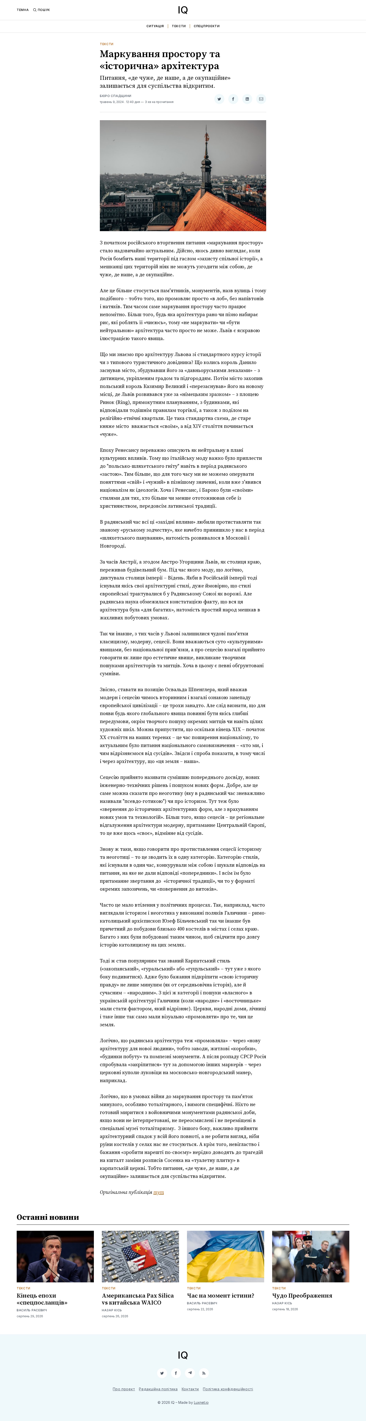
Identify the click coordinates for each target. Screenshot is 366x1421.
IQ (183, 10)
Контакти (190, 1389)
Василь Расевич (32, 1310)
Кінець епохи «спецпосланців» (42, 1299)
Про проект (124, 1389)
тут (158, 1192)
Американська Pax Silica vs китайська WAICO (138, 1299)
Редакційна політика (158, 1389)
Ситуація (155, 26)
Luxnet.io (201, 1402)
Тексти (179, 26)
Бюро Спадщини (115, 96)
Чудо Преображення (302, 1296)
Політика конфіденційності (228, 1389)
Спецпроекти (207, 26)
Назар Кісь (112, 1310)
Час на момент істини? (220, 1296)
